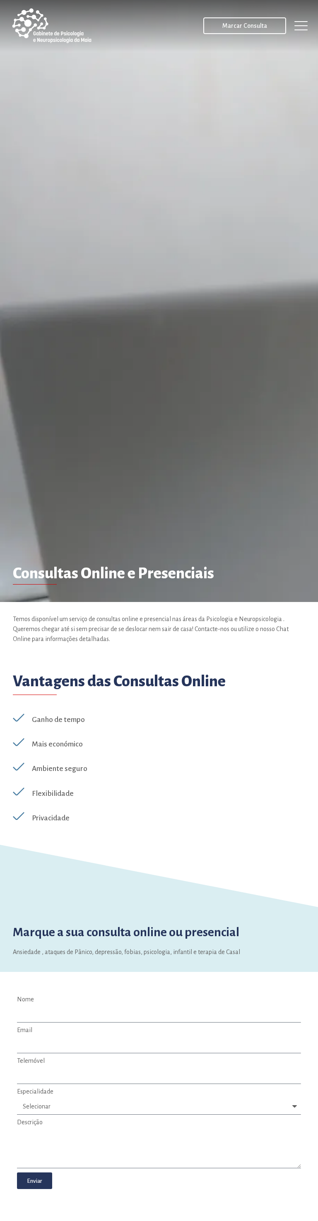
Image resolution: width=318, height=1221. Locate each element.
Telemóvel (31, 1060)
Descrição (30, 1122)
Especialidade (35, 1091)
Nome (25, 999)
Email (24, 1030)
